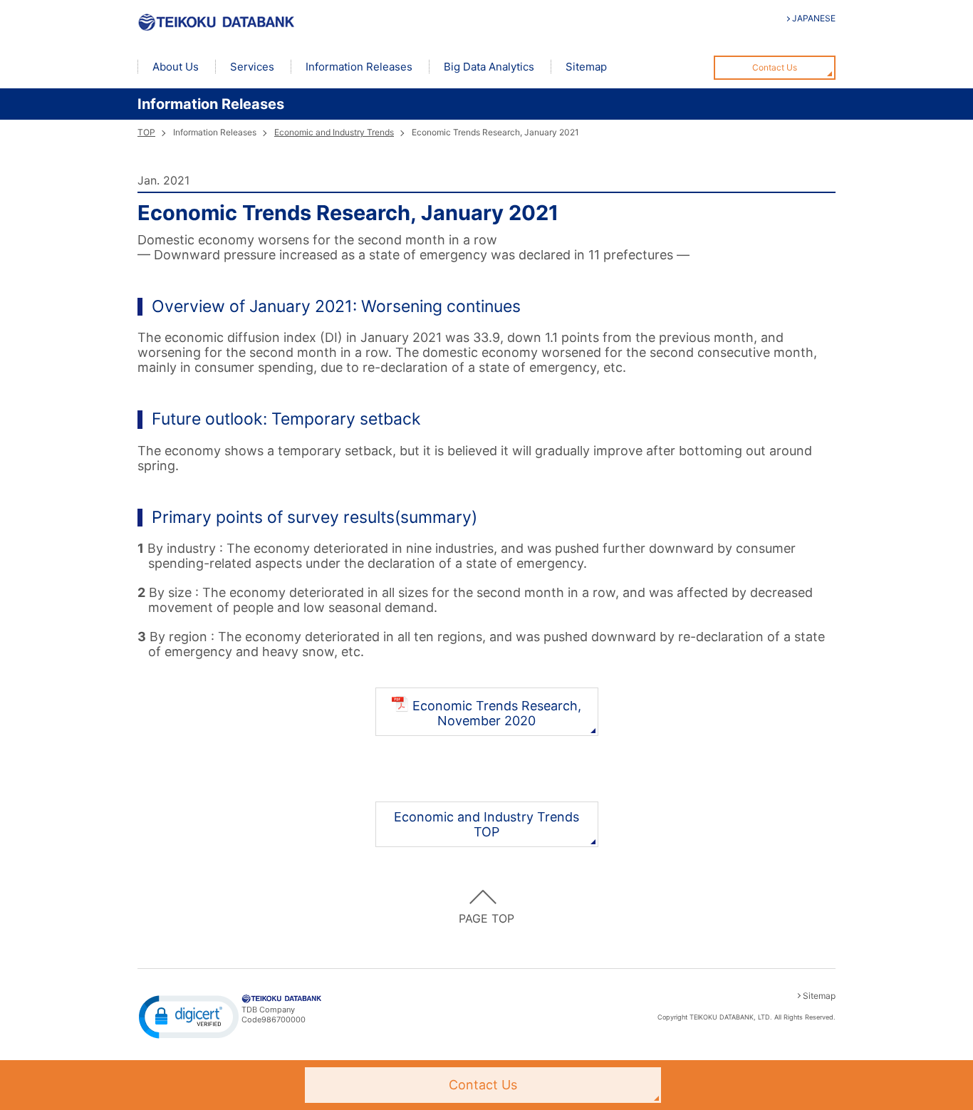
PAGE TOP (486, 918)
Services (252, 66)
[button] (189, 1016)
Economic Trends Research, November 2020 (496, 713)
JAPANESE (814, 18)
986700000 (283, 1020)
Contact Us (774, 67)
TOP (146, 132)
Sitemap (586, 66)
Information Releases (359, 66)
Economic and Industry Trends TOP (486, 824)
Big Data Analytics (489, 66)
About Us (175, 66)
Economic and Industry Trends (334, 132)
